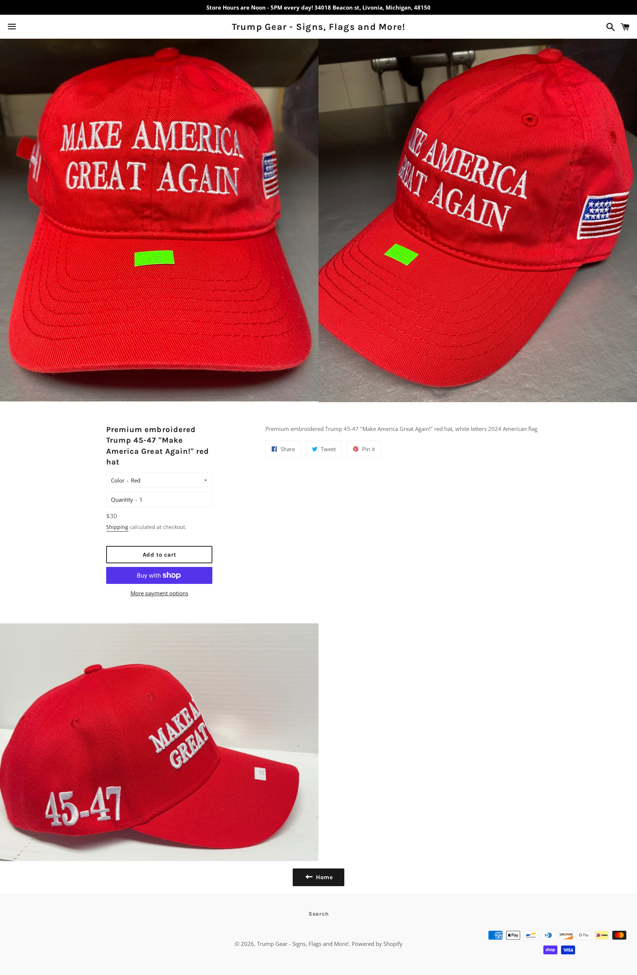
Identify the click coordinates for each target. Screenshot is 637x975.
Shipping (117, 526)
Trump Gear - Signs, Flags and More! (318, 26)
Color (118, 480)
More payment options (159, 593)
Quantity (122, 499)
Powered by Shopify (377, 943)
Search (319, 913)
